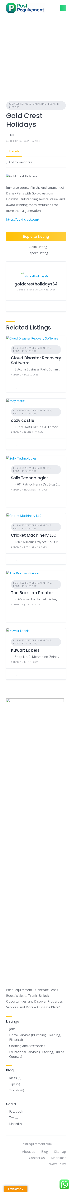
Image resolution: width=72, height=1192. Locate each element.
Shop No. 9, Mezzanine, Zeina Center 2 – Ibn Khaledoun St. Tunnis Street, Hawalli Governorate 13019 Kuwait (38, 657)
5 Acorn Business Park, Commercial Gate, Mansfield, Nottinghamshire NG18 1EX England (38, 369)
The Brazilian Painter (32, 593)
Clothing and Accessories (27, 1046)
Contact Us (37, 1158)
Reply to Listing (36, 236)
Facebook (16, 1111)
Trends (14, 1090)
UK (12, 135)
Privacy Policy (56, 1164)
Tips (12, 1084)
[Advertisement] (36, 54)
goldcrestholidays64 (36, 284)
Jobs (12, 1029)
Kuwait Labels (25, 650)
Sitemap (60, 1151)
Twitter (14, 1117)
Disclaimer (58, 1158)
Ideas (13, 1078)
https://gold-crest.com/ (22, 219)
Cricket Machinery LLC (33, 535)
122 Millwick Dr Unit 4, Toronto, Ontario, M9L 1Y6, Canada (38, 427)
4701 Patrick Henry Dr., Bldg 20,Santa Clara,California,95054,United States (38, 484)
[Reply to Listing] (12, 386)
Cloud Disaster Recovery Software (36, 360)
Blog (44, 1151)
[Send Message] (12, 306)
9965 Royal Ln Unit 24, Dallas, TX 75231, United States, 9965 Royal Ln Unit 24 (38, 599)
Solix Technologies (30, 478)
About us (28, 1151)
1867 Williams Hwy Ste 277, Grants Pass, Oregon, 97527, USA (38, 542)
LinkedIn (15, 1124)
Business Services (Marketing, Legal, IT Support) (34, 105)
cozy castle (22, 420)
